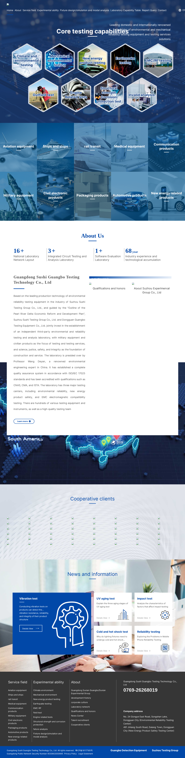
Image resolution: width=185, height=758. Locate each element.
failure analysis (40, 729)
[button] (167, 289)
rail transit (13, 699)
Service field (17, 682)
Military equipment (17, 715)
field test (37, 712)
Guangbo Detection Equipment (129, 750)
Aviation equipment (17, 690)
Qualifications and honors (83, 711)
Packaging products (17, 727)
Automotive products (18, 732)
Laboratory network (80, 706)
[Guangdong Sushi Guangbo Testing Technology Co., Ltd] (8, 4)
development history (81, 698)
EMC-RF (37, 708)
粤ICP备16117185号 (84, 750)
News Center (77, 715)
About (75, 682)
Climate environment (43, 690)
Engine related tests (43, 717)
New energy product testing (46, 699)
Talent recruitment (80, 720)
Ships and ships (15, 694)
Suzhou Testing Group (165, 750)
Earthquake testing (42, 703)
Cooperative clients (80, 724)
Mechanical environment (45, 694)
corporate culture (79, 702)
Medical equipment (17, 703)
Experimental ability (48, 682)
